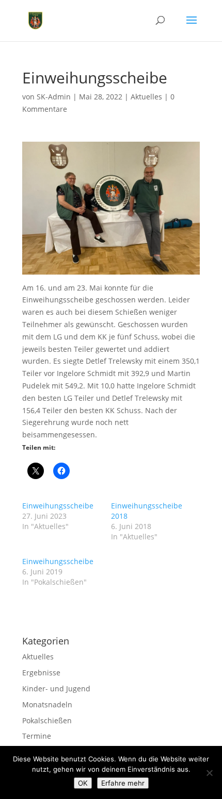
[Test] (209, 773)
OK (83, 783)
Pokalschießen (47, 720)
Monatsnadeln (47, 704)
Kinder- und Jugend (56, 688)
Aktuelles (146, 96)
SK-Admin (54, 96)
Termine (36, 736)
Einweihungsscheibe (57, 506)
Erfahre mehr (123, 783)
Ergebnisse (41, 672)
